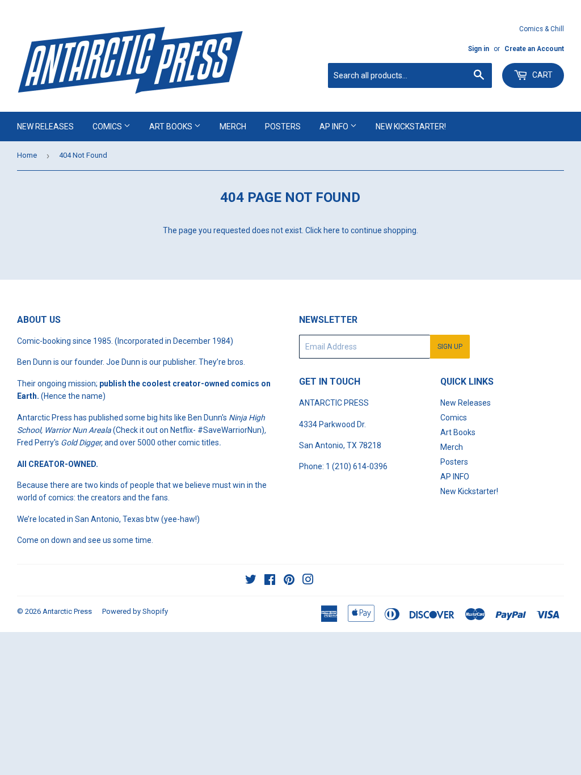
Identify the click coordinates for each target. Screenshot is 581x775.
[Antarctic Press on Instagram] (308, 581)
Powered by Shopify (135, 611)
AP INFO (334, 126)
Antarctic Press (67, 611)
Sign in (478, 49)
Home (27, 155)
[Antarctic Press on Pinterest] (289, 581)
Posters (283, 126)
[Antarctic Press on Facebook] (270, 581)
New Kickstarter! (411, 126)
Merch (233, 126)
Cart (542, 74)
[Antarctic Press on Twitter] (250, 581)
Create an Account (534, 49)
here (331, 230)
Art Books (171, 126)
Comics (108, 126)
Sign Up (449, 347)
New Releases (45, 126)
